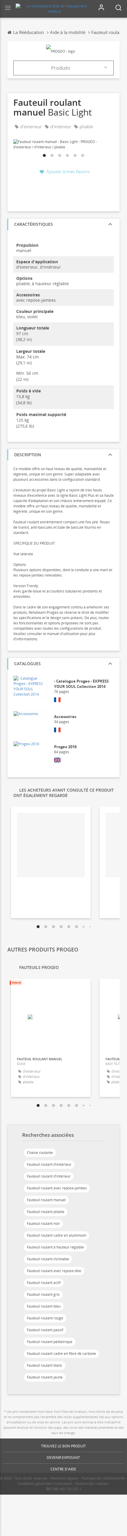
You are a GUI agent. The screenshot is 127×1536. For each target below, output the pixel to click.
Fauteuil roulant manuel (46, 1199)
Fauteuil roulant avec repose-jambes (57, 1188)
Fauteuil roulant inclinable (48, 1258)
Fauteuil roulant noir (43, 1223)
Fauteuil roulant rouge (45, 1318)
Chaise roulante (40, 1152)
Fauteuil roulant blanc (44, 1365)
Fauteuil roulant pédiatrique (49, 1341)
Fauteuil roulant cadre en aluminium (56, 1235)
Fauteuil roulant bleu (44, 1306)
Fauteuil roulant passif (45, 1329)
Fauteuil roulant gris (43, 1294)
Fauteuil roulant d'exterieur (49, 1164)
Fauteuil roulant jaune (45, 1377)
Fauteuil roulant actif (44, 1282)
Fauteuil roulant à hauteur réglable (55, 1247)
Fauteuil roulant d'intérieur (49, 1176)
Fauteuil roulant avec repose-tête (54, 1270)
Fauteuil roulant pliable (45, 1211)
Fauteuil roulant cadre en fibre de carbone (61, 1353)
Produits (60, 68)
